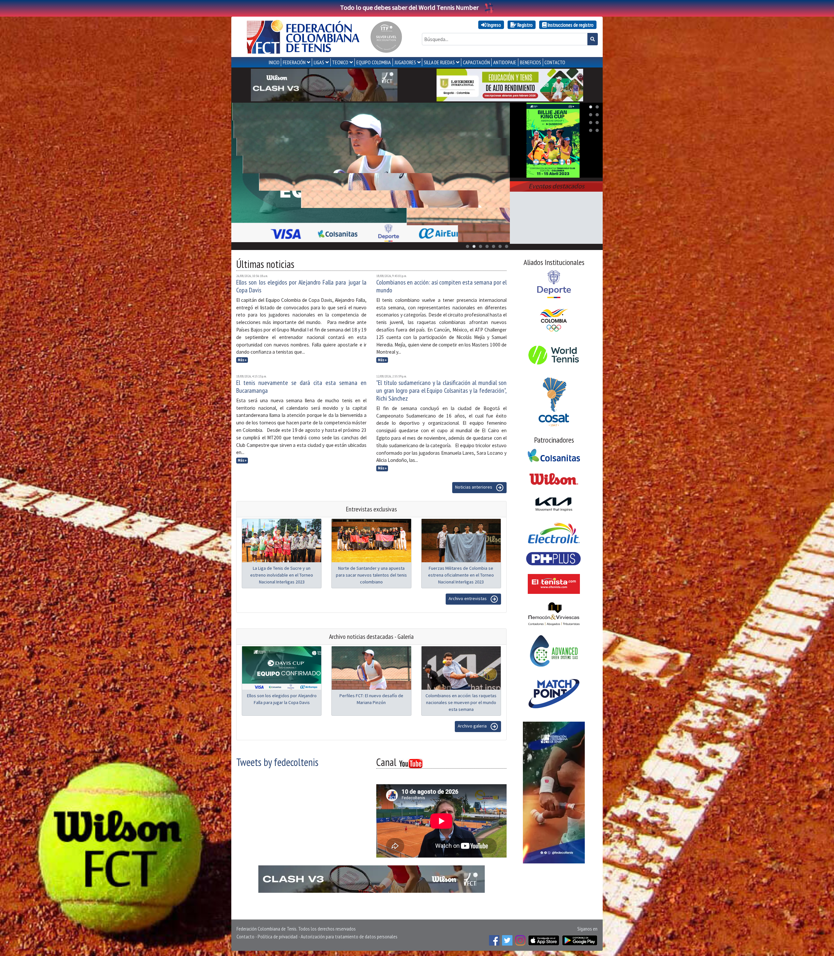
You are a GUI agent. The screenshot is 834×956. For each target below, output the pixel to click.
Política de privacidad (277, 936)
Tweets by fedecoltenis (277, 762)
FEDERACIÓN (294, 62)
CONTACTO (554, 62)
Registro (524, 25)
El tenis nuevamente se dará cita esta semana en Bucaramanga (301, 386)
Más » (242, 360)
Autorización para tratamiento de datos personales (349, 936)
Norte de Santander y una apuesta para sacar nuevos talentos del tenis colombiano (371, 575)
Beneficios (530, 62)
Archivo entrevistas (468, 598)
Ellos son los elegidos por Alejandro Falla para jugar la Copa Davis (301, 286)
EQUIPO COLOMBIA (373, 62)
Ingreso (493, 25)
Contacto (245, 936)
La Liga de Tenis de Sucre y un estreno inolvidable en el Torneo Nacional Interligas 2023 (281, 575)
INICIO (274, 62)
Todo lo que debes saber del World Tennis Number (409, 7)
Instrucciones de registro (570, 25)
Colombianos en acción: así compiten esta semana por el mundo (441, 286)
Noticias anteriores (474, 487)
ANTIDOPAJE (504, 62)
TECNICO (340, 62)
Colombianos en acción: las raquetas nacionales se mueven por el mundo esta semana (460, 702)
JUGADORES (405, 62)
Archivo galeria (473, 726)
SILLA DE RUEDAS (439, 62)
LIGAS (319, 62)
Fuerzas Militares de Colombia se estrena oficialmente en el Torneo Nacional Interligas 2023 (461, 575)
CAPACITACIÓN (476, 62)
